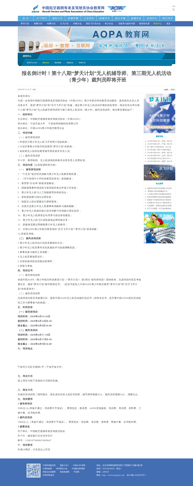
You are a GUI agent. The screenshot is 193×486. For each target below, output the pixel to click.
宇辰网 (76, 472)
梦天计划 (25, 23)
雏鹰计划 (38, 23)
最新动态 (45, 63)
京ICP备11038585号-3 (136, 475)
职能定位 (70, 63)
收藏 (166, 90)
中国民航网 (47, 469)
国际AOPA (64, 465)
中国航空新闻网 (78, 469)
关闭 (172, 90)
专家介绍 (82, 63)
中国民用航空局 (49, 465)
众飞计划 (64, 23)
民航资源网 (64, 472)
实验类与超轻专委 (126, 23)
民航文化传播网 (49, 472)
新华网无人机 (61, 469)
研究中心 (157, 23)
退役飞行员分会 (93, 23)
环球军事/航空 (48, 475)
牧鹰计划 (51, 23)
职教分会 (77, 23)
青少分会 (109, 23)
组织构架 (57, 63)
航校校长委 (144, 23)
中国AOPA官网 (79, 465)
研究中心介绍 (32, 63)
